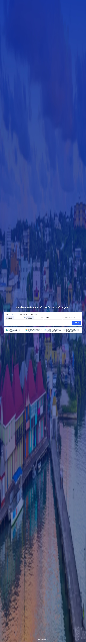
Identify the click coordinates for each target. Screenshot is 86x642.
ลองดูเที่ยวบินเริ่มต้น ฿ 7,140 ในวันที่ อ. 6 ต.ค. (42, 311)
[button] (75, 2)
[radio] (8, 314)
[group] (14, 318)
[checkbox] (33, 314)
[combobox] (34, 317)
